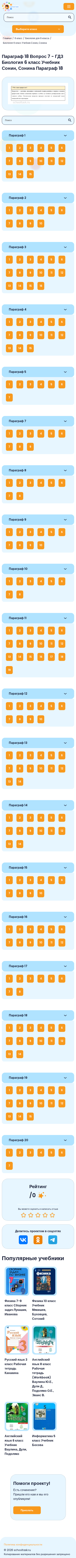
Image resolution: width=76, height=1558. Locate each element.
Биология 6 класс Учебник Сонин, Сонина (25, 42)
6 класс (18, 38)
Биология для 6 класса (37, 38)
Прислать (27, 1510)
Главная (7, 38)
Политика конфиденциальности (23, 1544)
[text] (52, 1215)
